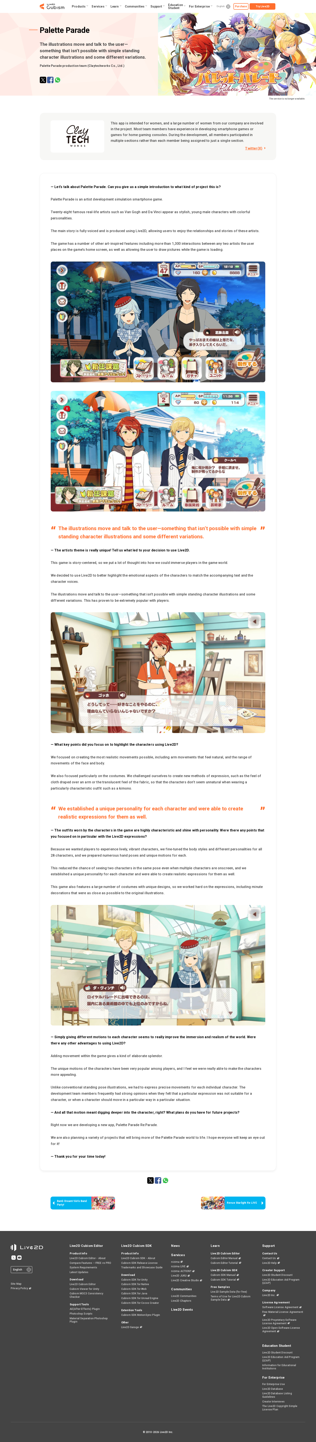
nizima (175, 1261)
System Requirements (83, 1267)
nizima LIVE (178, 1266)
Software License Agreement (280, 1307)
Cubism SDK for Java (134, 1293)
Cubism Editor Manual (224, 1258)
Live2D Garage (130, 1327)
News (175, 1246)
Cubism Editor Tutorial (224, 1262)
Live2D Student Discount (277, 1275)
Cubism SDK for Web (134, 1288)
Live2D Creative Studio (185, 1280)
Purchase (241, 6)
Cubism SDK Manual (223, 1275)
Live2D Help (269, 1262)
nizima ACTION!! (181, 1271)
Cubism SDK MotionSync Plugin (140, 1314)
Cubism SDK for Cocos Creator (140, 1302)
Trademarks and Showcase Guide (142, 1267)
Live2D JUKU (179, 1275)
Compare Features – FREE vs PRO (90, 1262)
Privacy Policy (19, 1288)
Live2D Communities (183, 1296)
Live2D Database (272, 1388)
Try (263, 6)
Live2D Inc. (269, 1295)
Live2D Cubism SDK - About (138, 1258)
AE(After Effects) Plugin (85, 1308)
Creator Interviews (273, 1401)
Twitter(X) (253, 148)
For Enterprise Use (273, 1384)
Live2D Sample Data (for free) (229, 1291)
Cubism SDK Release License (139, 1262)
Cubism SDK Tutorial (223, 1279)
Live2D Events (182, 1310)
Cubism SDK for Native (135, 1284)
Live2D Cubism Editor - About (88, 1258)
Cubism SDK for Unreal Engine (139, 1298)
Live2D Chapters (181, 1300)
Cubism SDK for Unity (134, 1279)
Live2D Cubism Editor (83, 1284)
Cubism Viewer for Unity (84, 1288)
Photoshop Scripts (81, 1313)
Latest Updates (79, 1272)
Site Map (16, 1283)
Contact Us (269, 1258)
